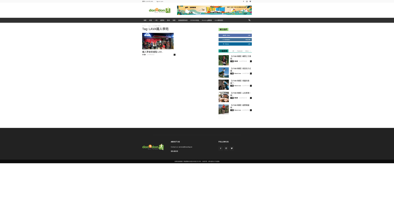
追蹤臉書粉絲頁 (183, 20)
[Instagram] (246, 1)
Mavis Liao (237, 73)
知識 (150, 20)
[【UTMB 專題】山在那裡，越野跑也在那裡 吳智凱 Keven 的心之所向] (224, 97)
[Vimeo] (250, 1)
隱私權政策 (174, 151)
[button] (249, 20)
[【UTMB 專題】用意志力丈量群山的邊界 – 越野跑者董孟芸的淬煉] (224, 72)
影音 (168, 20)
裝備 (174, 20)
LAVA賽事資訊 (219, 20)
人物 (156, 20)
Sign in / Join (159, 1)
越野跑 (162, 20)
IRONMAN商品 (194, 20)
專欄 (145, 20)
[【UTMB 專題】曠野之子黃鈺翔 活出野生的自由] (224, 60)
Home (144, 26)
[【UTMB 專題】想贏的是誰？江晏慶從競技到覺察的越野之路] (224, 85)
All (233, 51)
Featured (239, 51)
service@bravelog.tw (185, 147)
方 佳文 (144, 54)
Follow (248, 39)
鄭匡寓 (236, 61)
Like (249, 35)
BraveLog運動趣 (207, 20)
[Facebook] (243, 1)
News (144, 48)
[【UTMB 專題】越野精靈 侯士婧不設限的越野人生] (224, 109)
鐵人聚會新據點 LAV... (152, 52)
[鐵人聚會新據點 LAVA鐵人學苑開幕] (158, 41)
